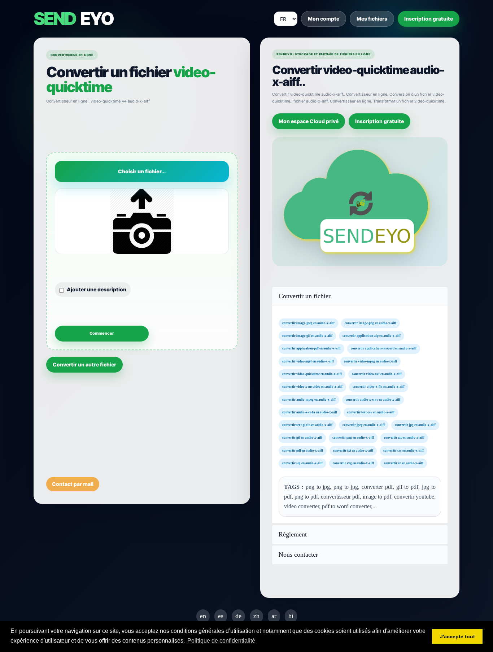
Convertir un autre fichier (84, 364)
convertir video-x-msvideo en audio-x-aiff (312, 386)
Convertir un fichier (305, 296)
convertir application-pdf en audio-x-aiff (311, 349)
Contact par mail (72, 484)
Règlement (293, 534)
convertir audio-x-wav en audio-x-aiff (373, 399)
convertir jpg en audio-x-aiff (415, 425)
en (203, 616)
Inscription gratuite (428, 19)
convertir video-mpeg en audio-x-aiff (370, 361)
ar (273, 616)
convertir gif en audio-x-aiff (302, 438)
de (238, 616)
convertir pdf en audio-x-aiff (302, 450)
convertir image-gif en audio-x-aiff (307, 336)
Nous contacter (298, 554)
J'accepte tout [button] (457, 636)
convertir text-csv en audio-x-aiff (370, 412)
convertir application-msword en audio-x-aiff (383, 349)
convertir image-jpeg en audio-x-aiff (308, 323)
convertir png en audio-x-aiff (353, 438)
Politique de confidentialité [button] (221, 641)
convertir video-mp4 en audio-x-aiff (308, 361)
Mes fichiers (372, 19)
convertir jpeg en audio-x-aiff (364, 425)
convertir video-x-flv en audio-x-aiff (379, 386)
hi (290, 616)
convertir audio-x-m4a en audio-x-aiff (309, 412)
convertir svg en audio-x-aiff (353, 463)
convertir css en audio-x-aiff (403, 450)
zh (256, 616)
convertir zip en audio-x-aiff (404, 438)
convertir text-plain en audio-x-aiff (307, 425)
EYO (73, 18)
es (220, 616)
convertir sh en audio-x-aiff (403, 463)
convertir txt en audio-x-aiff (353, 450)
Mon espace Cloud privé (309, 121)
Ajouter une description (96, 289)
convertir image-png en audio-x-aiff (370, 323)
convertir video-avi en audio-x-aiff (377, 374)
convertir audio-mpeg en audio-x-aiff (309, 399)
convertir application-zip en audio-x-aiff (372, 336)
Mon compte (323, 19)
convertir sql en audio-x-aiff (302, 463)
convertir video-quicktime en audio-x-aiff (312, 374)
